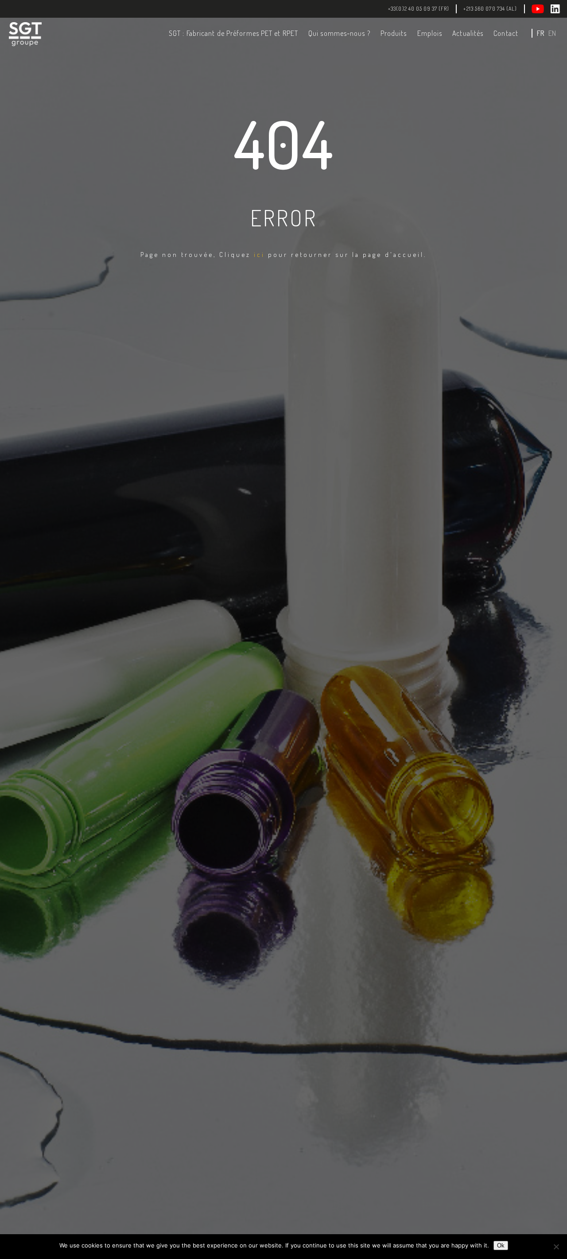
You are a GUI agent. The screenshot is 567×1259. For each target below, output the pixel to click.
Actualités (467, 33)
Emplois (430, 33)
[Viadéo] (541, 9)
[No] (555, 1246)
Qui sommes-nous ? (339, 33)
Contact (505, 33)
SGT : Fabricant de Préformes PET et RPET (233, 33)
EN (552, 33)
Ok (501, 1245)
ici (259, 254)
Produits (394, 33)
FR (540, 33)
